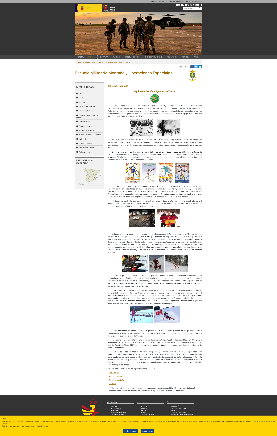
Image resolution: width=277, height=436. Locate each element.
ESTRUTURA (104, 57)
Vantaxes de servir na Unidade (89, 135)
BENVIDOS (172, 1)
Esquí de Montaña (116, 380)
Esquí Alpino (114, 373)
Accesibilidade (116, 408)
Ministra (174, 406)
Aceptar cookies (148, 431)
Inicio (79, 62)
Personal (144, 406)
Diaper (173, 410)
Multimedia (82, 139)
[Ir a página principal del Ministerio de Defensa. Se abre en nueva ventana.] (88, 7)
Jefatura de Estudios (86, 111)
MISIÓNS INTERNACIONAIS (153, 57)
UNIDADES (91, 57)
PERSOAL (80, 57)
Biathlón (112, 384)
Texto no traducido (97, 62)
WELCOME (198, 1)
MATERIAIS (116, 57)
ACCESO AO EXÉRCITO (132, 57)
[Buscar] (199, 8)
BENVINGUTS (163, 1)
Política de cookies (130, 431)
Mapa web (114, 406)
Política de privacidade (118, 412)
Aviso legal (114, 410)
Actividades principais (86, 130)
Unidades (144, 408)
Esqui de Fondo (115, 376)
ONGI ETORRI (180, 1)
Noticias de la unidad (86, 148)
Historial (81, 102)
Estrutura (144, 410)
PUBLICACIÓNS (172, 57)
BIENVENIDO (154, 1)
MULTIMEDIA (185, 57)
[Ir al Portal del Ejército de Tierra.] (111, 7)
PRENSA (197, 57)
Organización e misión (86, 106)
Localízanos (82, 98)
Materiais (144, 412)
